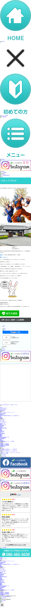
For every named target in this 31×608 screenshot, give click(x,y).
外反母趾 (1, 426)
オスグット (2, 419)
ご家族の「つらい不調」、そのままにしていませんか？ (10, 452)
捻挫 (1, 428)
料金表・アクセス (3, 558)
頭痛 (1, 439)
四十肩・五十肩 (3, 424)
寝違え (1, 427)
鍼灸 (1, 417)
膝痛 (1, 436)
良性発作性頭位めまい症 (4, 437)
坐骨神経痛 (2, 425)
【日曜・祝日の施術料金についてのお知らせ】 (8, 450)
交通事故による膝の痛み (4, 444)
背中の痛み (2, 581)
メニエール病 (2, 423)
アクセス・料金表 (3, 408)
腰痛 (1, 434)
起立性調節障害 (3, 586)
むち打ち (1, 442)
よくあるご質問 (3, 409)
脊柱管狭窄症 (2, 433)
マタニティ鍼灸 (3, 413)
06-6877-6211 (5, 257)
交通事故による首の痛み (4, 445)
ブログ (1, 559)
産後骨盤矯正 (2, 562)
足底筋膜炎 (2, 438)
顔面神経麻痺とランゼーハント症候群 (7, 441)
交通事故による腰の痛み (4, 443)
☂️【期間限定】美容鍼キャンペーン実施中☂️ (8, 449)
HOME (1, 407)
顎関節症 (1, 440)
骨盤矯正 (1, 418)
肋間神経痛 (2, 431)
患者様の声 (2, 410)
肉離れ (1, 430)
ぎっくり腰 (2, 420)
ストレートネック (3, 422)
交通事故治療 (2, 446)
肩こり (1, 432)
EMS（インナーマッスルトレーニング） (7, 412)
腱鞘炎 (1, 435)
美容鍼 (1, 414)
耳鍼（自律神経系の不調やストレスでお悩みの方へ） (10, 415)
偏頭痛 (1, 423)
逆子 (1, 416)
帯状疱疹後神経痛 (3, 576)
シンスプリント (3, 421)
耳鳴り (1, 429)
